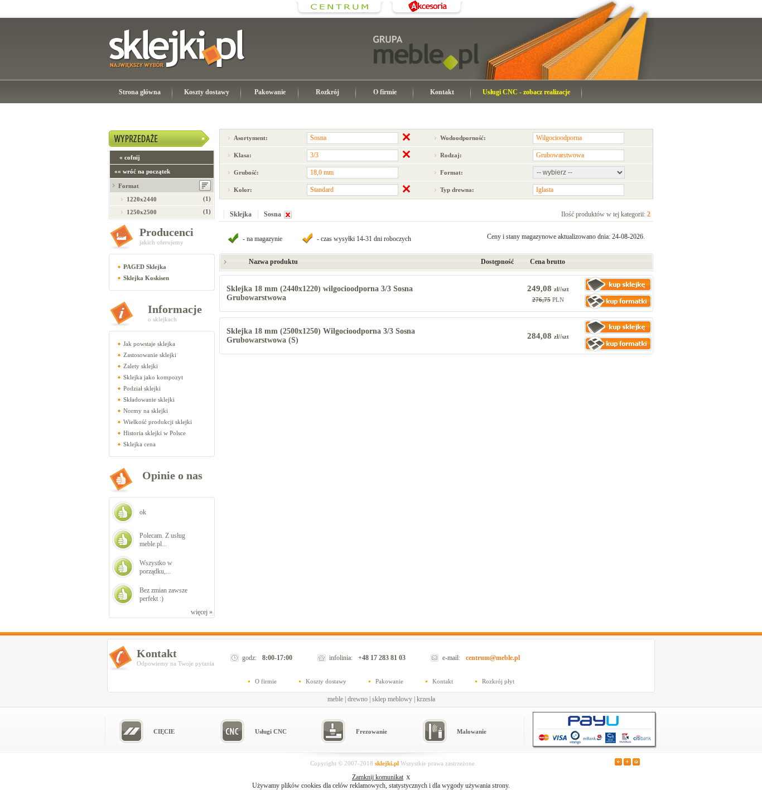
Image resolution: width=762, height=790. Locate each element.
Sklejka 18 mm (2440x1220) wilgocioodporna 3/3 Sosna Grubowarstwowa (319, 293)
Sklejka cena (139, 444)
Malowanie (471, 731)
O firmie (385, 92)
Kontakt (442, 92)
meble (335, 699)
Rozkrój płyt (498, 681)
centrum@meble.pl (493, 658)
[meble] (426, 53)
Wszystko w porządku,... (155, 567)
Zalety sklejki (140, 366)
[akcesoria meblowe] (426, 14)
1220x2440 (142, 199)
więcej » (202, 612)
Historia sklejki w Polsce (154, 433)
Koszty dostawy (206, 92)
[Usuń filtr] (288, 216)
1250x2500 (142, 212)
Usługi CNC (271, 731)
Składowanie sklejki (149, 399)
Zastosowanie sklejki (149, 354)
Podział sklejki (142, 388)
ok (142, 512)
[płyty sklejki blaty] (339, 14)
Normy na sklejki (145, 410)
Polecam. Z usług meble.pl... (162, 540)
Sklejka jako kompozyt (153, 377)
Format (128, 185)
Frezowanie (371, 731)
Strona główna (140, 92)
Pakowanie (270, 92)
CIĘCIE (164, 731)
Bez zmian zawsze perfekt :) (163, 594)
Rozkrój (327, 92)
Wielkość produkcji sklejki (157, 421)
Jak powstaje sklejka (149, 343)
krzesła (426, 699)
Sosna (272, 214)
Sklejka (241, 214)
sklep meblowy (392, 699)
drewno (358, 699)
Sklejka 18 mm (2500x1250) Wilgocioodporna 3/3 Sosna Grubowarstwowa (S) (320, 335)
